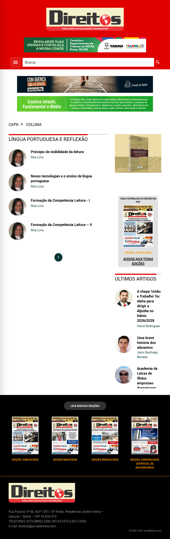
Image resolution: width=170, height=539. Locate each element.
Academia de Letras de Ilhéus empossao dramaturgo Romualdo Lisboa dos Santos (147, 385)
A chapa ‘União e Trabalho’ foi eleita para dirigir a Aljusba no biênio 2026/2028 (149, 306)
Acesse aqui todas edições (138, 261)
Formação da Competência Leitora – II (61, 224)
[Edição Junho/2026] (138, 226)
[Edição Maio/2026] (65, 435)
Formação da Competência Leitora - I (60, 200)
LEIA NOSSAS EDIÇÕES (85, 406)
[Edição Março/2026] (105, 435)
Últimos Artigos (135, 278)
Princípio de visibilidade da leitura (57, 151)
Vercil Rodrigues (148, 326)
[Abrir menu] (15, 62)
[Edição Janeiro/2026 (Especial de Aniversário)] (144, 435)
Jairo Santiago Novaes (147, 354)
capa (14, 124)
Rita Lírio (37, 157)
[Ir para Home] (85, 19)
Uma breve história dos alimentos (146, 342)
